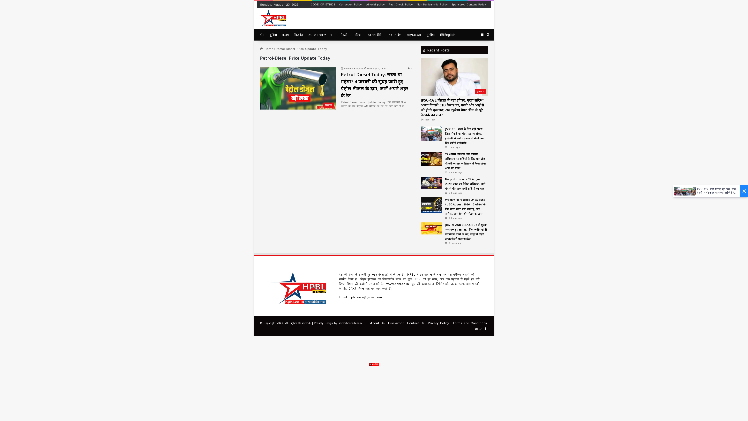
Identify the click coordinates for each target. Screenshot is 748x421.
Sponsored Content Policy (469, 4)
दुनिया (273, 35)
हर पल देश (395, 35)
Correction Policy (350, 4)
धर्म (332, 35)
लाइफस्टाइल (414, 35)
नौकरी (343, 35)
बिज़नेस (298, 35)
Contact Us (415, 323)
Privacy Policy (438, 323)
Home (268, 48)
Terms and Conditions (470, 323)
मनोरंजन (358, 35)
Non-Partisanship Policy (432, 4)
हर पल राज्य (316, 35)
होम (262, 35)
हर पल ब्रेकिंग (375, 35)
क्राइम (285, 35)
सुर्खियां (430, 35)
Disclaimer (396, 323)
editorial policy (375, 4)
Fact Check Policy (401, 4)
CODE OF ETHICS (323, 4)
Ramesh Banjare (353, 68)
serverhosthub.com (350, 323)
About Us (377, 323)
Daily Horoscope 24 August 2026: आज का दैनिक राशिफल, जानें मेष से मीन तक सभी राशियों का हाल (465, 183)
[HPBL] (272, 18)
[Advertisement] (374, 393)
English (449, 35)
